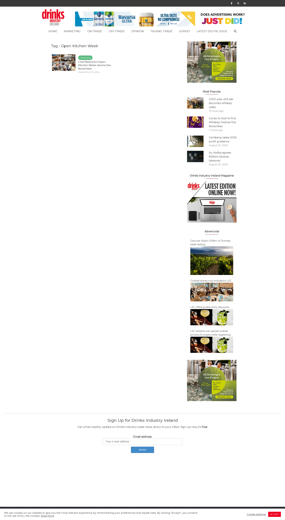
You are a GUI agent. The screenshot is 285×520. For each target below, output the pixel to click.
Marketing (72, 31)
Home (52, 31)
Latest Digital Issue (212, 31)
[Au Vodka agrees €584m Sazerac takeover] (198, 156)
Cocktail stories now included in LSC (211, 280)
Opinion (137, 31)
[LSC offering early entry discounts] (211, 317)
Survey (184, 31)
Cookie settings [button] (256, 514)
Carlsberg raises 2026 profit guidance (223, 139)
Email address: (142, 436)
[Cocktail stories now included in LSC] (211, 291)
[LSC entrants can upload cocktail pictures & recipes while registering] (211, 344)
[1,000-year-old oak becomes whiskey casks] (198, 103)
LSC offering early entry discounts (209, 307)
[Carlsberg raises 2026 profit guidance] (198, 141)
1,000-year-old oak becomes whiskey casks (221, 103)
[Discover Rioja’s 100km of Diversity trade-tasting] (211, 260)
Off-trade (117, 31)
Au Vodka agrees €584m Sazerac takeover (220, 156)
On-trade (94, 31)
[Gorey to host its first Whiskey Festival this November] (198, 122)
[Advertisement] (99, 484)
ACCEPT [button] (274, 514)
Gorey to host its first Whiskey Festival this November (222, 122)
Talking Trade (161, 31)
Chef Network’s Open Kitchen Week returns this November (94, 65)
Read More (47, 515)
